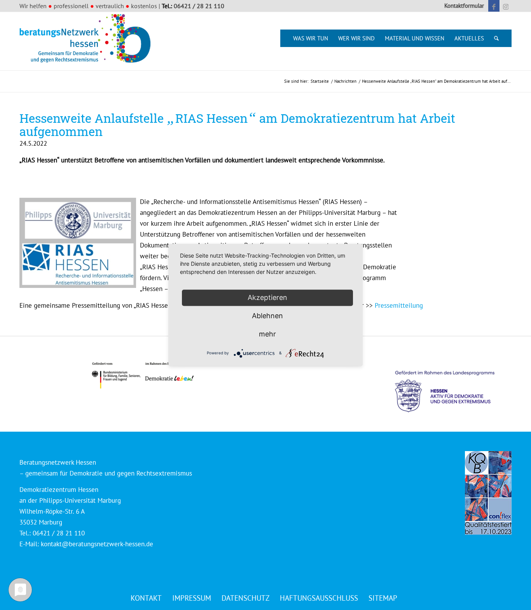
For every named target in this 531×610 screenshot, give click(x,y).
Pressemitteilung (399, 305)
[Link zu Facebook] (494, 6)
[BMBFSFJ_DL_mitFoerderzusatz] (142, 375)
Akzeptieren (267, 297)
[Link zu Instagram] (506, 6)
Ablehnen (267, 316)
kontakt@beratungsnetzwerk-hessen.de (97, 544)
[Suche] (496, 38)
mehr (267, 334)
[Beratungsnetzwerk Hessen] (87, 41)
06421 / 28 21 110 (199, 6)
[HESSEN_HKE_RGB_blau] (453, 384)
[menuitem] (462, 6)
